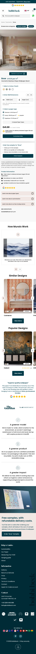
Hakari (6, 368)
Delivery (4, 570)
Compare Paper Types (18, 122)
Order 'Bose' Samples (11, 534)
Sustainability (5, 549)
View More (18, 321)
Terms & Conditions (8, 581)
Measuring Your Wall (8, 555)
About (3, 561)
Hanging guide (6, 558)
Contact (4, 584)
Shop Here (27, 2)
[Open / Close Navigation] (3, 10)
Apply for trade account (9, 587)
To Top (18, 647)
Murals (31, 26)
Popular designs (21, 26)
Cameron (8, 315)
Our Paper (4, 552)
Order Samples (18, 156)
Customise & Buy (18, 136)
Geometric (9, 22)
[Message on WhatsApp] (33, 16)
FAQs (3, 576)
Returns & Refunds (7, 573)
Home (3, 22)
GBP (28, 10)
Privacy (3, 579)
